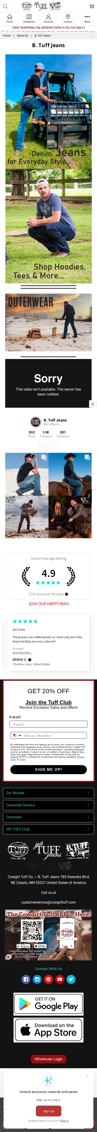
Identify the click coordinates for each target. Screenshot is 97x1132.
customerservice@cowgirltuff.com (48, 902)
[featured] (59, 979)
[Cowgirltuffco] (37, 979)
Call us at (48, 892)
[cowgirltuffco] (71, 979)
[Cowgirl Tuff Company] (25, 979)
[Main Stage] (48, 6)
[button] (48, 111)
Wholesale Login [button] (48, 1059)
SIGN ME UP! (48, 769)
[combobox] (16, 735)
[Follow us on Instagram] (35, 422)
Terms (22, 759)
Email (15, 716)
